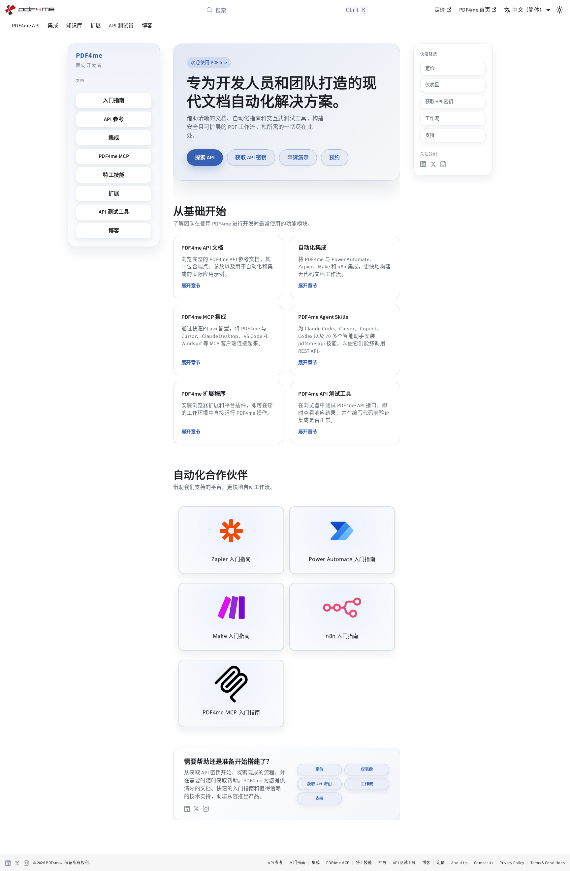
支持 (319, 798)
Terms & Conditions (547, 863)
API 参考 (114, 119)
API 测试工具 (114, 212)
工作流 (367, 784)
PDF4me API (26, 25)
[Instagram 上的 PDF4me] (206, 809)
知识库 (74, 25)
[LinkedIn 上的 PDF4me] (187, 809)
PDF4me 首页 (474, 10)
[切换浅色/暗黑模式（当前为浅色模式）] (559, 10)
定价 (439, 10)
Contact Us (483, 863)
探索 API (205, 157)
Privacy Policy (511, 863)
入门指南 (113, 100)
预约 (334, 157)
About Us (459, 863)
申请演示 (298, 157)
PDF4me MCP (114, 156)
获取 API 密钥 (251, 157)
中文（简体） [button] (528, 10)
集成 (53, 25)
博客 (147, 25)
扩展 (95, 25)
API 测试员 (121, 25)
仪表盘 (367, 769)
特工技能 (113, 175)
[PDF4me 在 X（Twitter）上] (196, 809)
